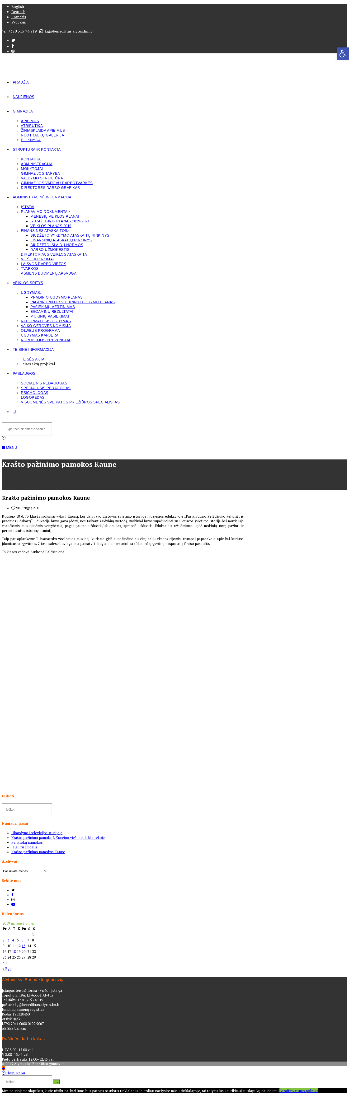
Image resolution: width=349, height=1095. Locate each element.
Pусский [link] (18, 22)
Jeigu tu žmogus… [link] (25, 847)
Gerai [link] (283, 1090)
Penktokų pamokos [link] (27, 842)
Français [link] (18, 16)
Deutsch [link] (18, 11)
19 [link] (19, 951)
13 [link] (23, 945)
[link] (343, 53)
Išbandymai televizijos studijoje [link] (36, 832)
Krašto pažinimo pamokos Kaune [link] (38, 851)
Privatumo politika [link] (303, 1090)
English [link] (17, 6)
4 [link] (13, 940)
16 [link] (4, 951)
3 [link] (8, 940)
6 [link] (23, 940)
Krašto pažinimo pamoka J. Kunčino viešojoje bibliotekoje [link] (58, 837)
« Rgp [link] (7, 968)
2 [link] (4, 940)
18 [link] (14, 951)
